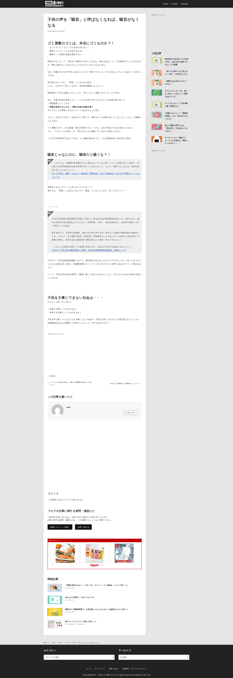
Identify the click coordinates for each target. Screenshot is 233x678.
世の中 (62, 31)
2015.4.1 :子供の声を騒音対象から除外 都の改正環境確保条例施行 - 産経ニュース (89, 250)
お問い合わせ (83, 527)
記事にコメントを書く (60, 527)
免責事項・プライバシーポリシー (134, 669)
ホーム (88, 669)
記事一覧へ (130, 413)
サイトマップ (100, 669)
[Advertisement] (66, 351)
